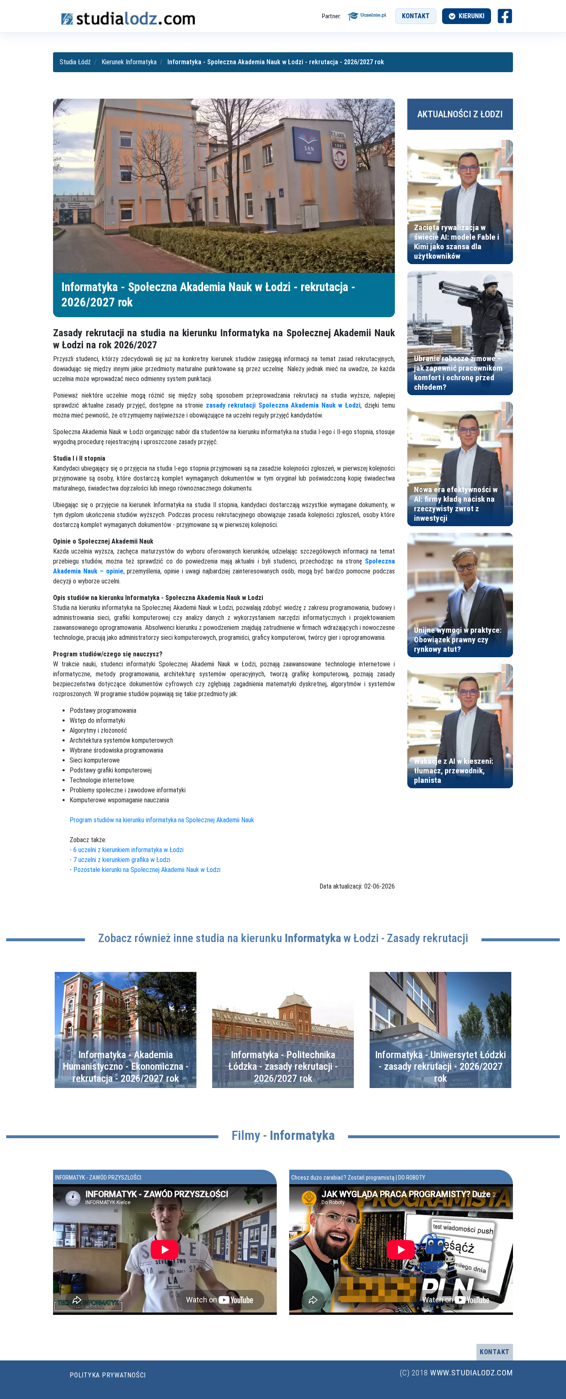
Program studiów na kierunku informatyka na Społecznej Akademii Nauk (162, 820)
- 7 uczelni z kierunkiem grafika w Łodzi (120, 860)
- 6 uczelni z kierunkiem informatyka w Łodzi (127, 850)
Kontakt (416, 16)
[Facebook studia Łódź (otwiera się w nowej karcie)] (505, 16)
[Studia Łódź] (127, 15)
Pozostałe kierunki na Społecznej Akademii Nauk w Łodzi (146, 870)
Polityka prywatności (108, 1375)
